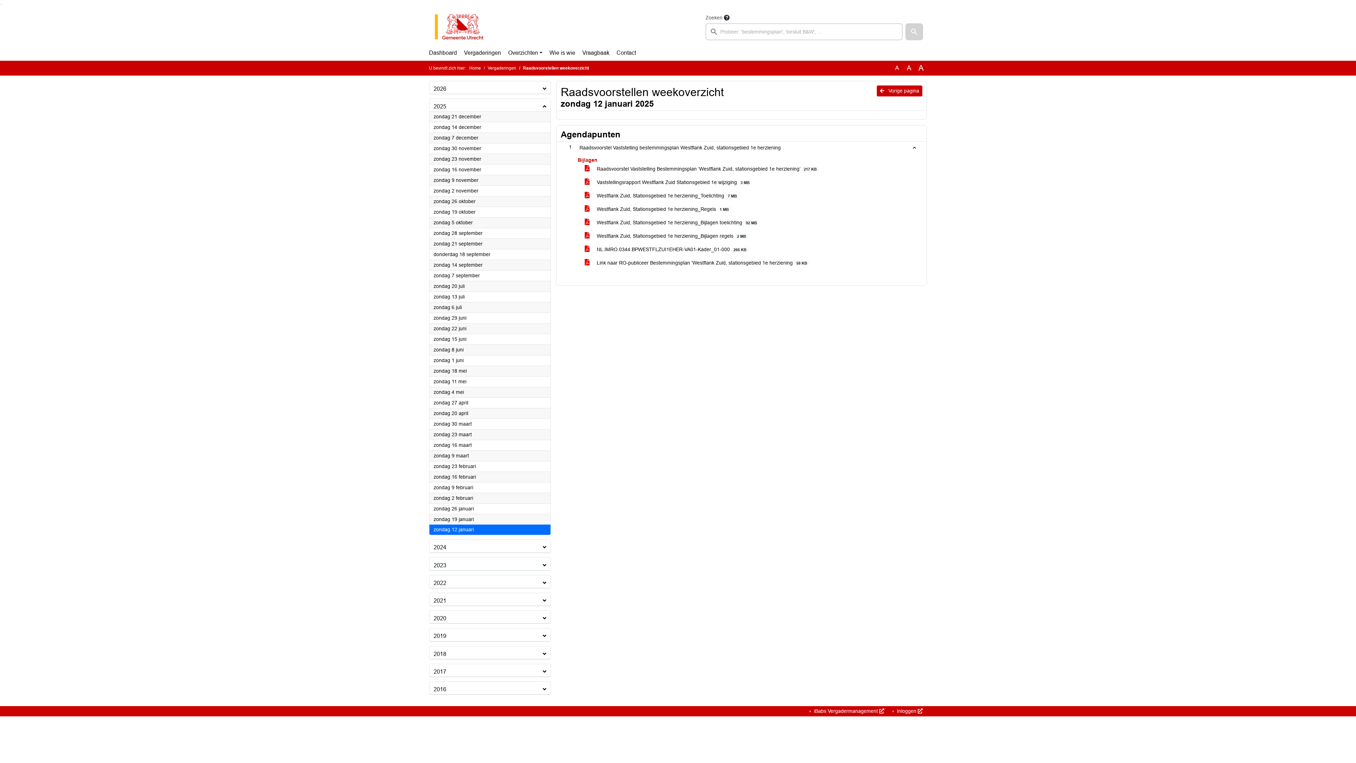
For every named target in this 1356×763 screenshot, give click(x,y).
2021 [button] (440, 601)
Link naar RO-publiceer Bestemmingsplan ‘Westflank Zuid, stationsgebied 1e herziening (701, 263)
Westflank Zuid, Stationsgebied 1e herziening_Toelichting (666, 196)
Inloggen (907, 711)
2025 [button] (440, 106)
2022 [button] (440, 583)
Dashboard (443, 53)
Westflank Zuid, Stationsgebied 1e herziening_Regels (662, 209)
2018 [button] (440, 654)
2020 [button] (440, 618)
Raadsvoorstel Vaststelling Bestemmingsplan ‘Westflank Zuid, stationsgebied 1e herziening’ (706, 169)
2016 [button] (440, 689)
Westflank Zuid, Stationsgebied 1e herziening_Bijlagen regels (670, 236)
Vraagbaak (595, 53)
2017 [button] (440, 672)
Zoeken (714, 17)
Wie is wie (562, 53)
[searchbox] (804, 31)
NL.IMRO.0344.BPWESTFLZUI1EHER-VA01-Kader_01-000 (671, 249)
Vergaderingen (482, 53)
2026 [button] (440, 89)
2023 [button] (440, 565)
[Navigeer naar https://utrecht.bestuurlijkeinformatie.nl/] (462, 26)
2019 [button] (440, 636)
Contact (626, 53)
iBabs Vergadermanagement (846, 711)
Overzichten (523, 53)
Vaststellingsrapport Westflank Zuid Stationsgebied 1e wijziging (672, 182)
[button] (914, 31)
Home (475, 68)
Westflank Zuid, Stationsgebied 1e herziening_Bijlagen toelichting (676, 222)
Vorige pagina (903, 91)
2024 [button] (440, 547)
